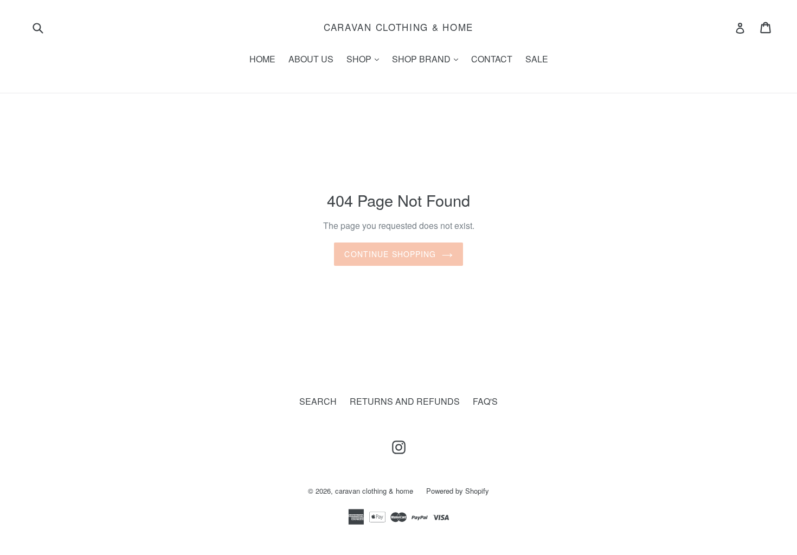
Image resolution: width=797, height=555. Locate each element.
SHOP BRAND (428, 59)
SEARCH (318, 401)
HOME (262, 59)
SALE (536, 59)
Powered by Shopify (457, 491)
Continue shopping (390, 253)
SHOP (365, 59)
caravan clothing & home (398, 27)
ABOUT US (310, 59)
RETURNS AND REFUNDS (405, 401)
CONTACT (491, 59)
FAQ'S (485, 401)
